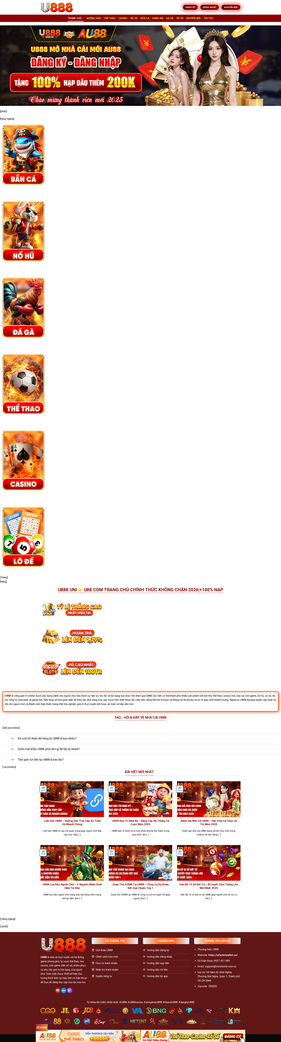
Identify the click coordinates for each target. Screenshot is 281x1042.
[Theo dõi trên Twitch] (69, 990)
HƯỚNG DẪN (94, 18)
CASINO (123, 18)
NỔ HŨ (134, 18)
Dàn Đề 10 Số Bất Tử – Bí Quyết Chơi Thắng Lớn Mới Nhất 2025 (209, 886)
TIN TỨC (208, 18)
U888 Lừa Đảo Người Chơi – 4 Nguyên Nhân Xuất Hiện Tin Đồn (72, 886)
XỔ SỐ (179, 18)
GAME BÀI (157, 18)
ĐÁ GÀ (169, 18)
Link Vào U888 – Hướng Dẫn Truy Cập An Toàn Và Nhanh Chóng (72, 822)
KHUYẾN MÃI (193, 18)
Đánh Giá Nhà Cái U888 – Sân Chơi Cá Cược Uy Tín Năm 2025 (209, 822)
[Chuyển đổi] (12, 738)
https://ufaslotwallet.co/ (223, 955)
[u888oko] (56, 7)
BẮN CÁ (144, 18)
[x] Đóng (42, 1027)
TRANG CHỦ (74, 18)
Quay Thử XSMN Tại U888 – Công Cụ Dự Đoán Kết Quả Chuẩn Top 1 (141, 886)
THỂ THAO (110, 18)
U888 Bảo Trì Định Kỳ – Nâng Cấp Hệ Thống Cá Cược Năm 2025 (140, 822)
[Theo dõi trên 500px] (63, 990)
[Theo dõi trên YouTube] (57, 990)
